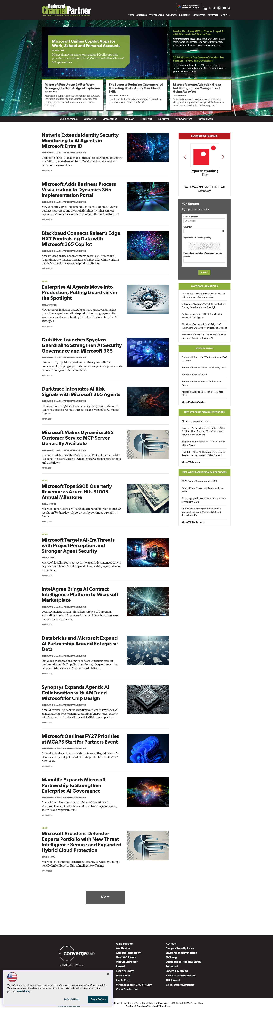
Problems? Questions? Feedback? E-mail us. (148, 1006)
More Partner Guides (193, 402)
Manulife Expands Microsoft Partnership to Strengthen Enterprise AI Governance (74, 786)
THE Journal (173, 980)
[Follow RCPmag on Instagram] (219, 9)
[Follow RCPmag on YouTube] (224, 8)
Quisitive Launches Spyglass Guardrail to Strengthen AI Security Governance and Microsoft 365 (82, 346)
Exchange (129, 119)
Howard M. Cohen (119, 95)
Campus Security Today (180, 948)
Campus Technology (128, 953)
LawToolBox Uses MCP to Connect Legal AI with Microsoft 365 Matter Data (203, 295)
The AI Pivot (123, 980)
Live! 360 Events (126, 957)
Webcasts (171, 15)
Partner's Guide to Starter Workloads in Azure (201, 383)
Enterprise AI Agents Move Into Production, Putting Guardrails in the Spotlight (79, 293)
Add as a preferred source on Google (190, 7)
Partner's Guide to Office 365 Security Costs (204, 368)
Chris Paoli (59, 50)
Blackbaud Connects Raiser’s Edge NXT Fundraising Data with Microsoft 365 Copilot (81, 239)
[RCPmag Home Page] (66, 10)
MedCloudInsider (127, 962)
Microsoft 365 (110, 119)
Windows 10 (90, 119)
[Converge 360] (77, 954)
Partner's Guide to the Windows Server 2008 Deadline (204, 359)
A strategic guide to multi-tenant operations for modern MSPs (204, 500)
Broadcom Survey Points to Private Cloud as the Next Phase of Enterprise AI (204, 336)
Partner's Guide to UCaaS (194, 375)
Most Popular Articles (204, 286)
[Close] (108, 973)
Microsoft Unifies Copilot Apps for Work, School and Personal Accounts (86, 43)
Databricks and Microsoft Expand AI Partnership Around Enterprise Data (80, 644)
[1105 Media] (72, 965)
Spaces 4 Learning (177, 971)
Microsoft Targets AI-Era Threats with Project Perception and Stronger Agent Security (78, 546)
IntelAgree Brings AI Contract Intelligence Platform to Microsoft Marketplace (80, 595)
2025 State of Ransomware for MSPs (200, 481)
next (223, 157)
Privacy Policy (205, 238)
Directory (184, 15)
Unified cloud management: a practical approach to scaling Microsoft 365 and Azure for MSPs (201, 512)
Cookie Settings (71, 999)
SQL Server (163, 119)
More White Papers (193, 522)
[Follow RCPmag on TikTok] (214, 9)
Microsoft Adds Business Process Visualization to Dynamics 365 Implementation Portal (79, 190)
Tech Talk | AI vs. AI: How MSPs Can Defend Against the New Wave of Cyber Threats (203, 454)
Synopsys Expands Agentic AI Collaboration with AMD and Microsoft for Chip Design (75, 693)
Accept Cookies (98, 999)
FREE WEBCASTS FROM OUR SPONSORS (204, 412)
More (224, 15)
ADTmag (171, 944)
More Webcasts (191, 462)
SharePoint (146, 119)
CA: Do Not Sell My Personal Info (187, 1003)
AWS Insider (123, 948)
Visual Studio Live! (127, 989)
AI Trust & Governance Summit (197, 421)
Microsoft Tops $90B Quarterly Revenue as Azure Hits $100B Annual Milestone (77, 492)
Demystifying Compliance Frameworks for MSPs (203, 490)
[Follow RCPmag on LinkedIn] (205, 9)
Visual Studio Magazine (180, 985)
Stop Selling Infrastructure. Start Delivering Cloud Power (203, 443)
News (131, 15)
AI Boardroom (124, 944)
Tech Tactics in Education (181, 975)
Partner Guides (204, 348)
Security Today (125, 971)
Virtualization (206, 119)
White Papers (156, 15)
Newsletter (199, 15)
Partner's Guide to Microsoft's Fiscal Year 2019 (202, 394)
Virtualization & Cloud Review (134, 985)
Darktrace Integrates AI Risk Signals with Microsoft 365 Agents (202, 316)
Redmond (172, 966)
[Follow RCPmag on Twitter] (210, 8)
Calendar (141, 15)
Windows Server (184, 119)
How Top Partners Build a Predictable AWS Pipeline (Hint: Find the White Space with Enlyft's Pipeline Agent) (203, 431)
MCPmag (171, 957)
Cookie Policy (148, 1003)
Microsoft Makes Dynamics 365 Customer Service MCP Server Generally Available (78, 438)
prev (185, 157)
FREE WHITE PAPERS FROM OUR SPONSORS (204, 472)
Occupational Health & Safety (183, 962)
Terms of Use (165, 1003)
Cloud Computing (69, 119)
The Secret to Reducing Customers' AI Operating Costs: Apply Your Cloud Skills (136, 88)
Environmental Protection (181, 953)
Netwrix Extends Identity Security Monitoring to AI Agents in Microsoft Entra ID (80, 141)
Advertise (213, 15)
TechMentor (123, 975)
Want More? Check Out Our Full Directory (204, 189)
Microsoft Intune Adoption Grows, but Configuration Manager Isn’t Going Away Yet (198, 88)
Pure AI (120, 966)
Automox (213, 175)
